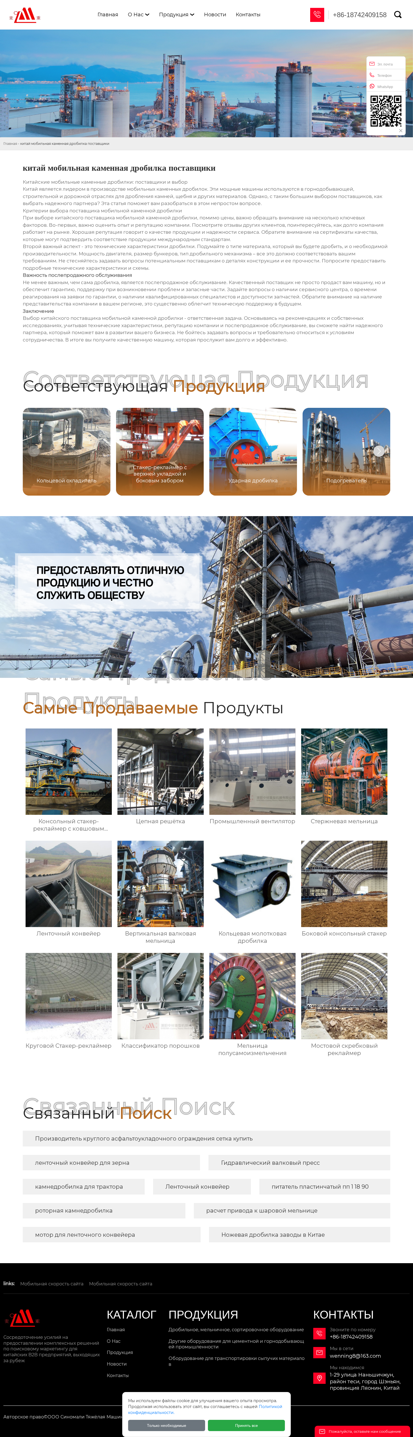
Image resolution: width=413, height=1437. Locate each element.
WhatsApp (385, 87)
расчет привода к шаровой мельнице (261, 1210)
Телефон (384, 76)
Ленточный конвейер (197, 1186)
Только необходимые (166, 1425)
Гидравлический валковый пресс (270, 1162)
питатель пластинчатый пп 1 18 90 (320, 1186)
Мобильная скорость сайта (51, 1284)
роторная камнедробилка (74, 1210)
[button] (379, 451)
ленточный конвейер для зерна (82, 1162)
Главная (10, 143)
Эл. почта (385, 64)
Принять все (246, 1425)
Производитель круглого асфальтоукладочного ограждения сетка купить (144, 1138)
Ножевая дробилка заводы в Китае (273, 1234)
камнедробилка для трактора (79, 1186)
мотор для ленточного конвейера (85, 1234)
